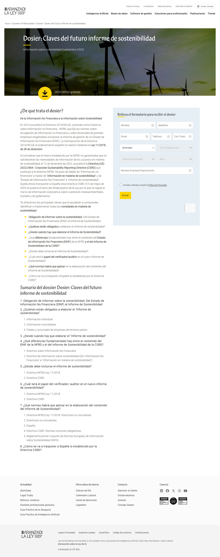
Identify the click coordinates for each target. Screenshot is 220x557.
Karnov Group (132, 6)
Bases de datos (119, 13)
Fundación (149, 6)
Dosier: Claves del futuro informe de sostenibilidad (61, 23)
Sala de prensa (164, 6)
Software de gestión (141, 13)
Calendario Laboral (86, 495)
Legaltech (81, 505)
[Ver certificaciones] (173, 503)
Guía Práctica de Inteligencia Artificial (40, 514)
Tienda (211, 13)
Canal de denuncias (86, 500)
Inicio (7, 23)
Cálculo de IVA (83, 490)
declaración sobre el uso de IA (72, 543)
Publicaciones (197, 13)
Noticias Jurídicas (29, 500)
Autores (122, 500)
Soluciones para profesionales (171, 13)
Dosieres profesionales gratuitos (37, 505)
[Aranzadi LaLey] (32, 534)
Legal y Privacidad (66, 532)
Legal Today (26, 495)
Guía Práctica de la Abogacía (35, 509)
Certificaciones (142, 532)
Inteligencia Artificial (97, 13)
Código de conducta (122, 532)
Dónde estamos (126, 495)
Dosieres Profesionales (23, 23)
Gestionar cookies (87, 532)
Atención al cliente (184, 6)
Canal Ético (104, 532)
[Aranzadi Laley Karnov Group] (15, 11)
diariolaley (25, 490)
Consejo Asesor (126, 505)
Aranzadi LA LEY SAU (70, 549)
